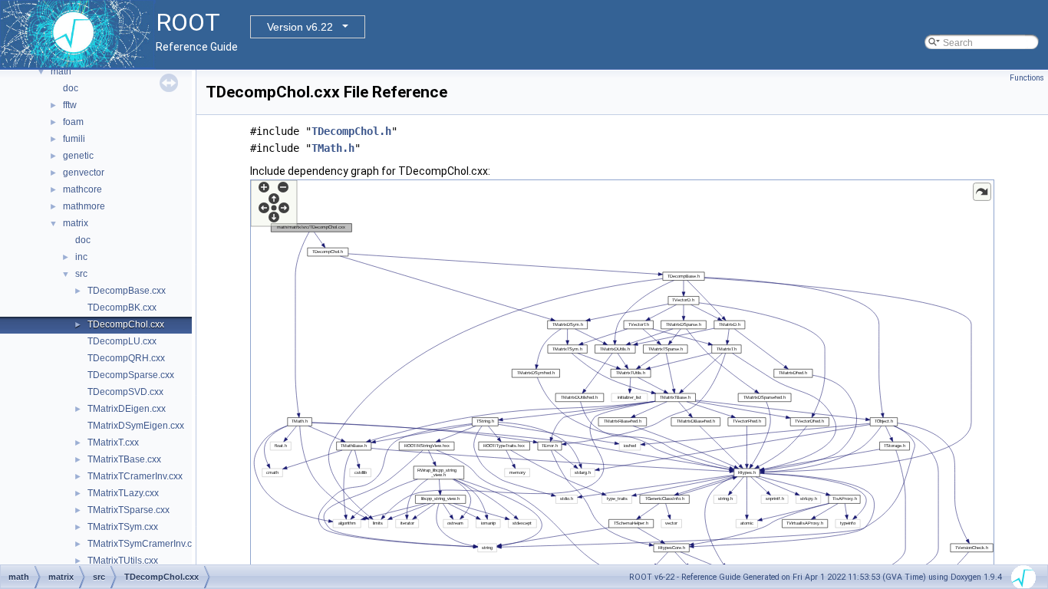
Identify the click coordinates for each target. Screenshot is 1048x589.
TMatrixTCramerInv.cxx (135, 476)
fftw (70, 105)
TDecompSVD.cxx (125, 392)
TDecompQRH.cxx (126, 358)
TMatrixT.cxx (113, 442)
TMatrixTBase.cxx (124, 459)
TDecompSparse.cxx (130, 375)
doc (70, 88)
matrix (75, 223)
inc (81, 257)
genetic (78, 155)
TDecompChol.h (351, 131)
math (61, 71)
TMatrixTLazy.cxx (123, 493)
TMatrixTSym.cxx (122, 527)
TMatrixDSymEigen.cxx (135, 425)
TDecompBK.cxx (122, 307)
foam (73, 122)
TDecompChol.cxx (125, 324)
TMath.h (332, 148)
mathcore (82, 189)
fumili (74, 138)
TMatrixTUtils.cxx (122, 560)
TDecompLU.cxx (122, 341)
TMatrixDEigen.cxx (126, 408)
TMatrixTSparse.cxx (128, 510)
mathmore (84, 206)
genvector (83, 172)
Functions (1027, 78)
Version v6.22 (300, 27)
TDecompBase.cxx (126, 290)
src (81, 273)
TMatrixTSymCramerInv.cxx (144, 543)
